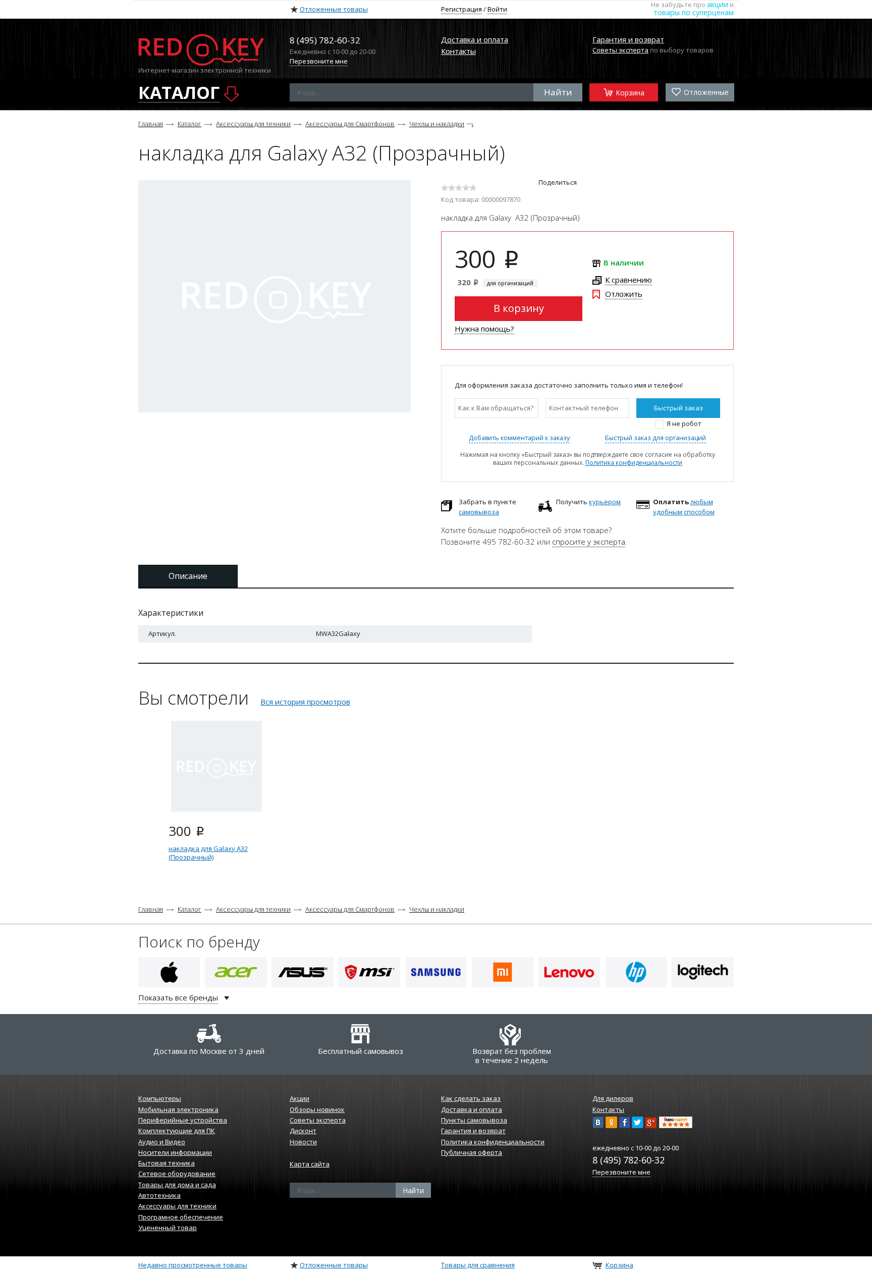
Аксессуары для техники (253, 123)
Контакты (458, 51)
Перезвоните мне (319, 61)
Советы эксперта (620, 50)
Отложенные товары (334, 9)
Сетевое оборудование (176, 1173)
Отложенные (705, 92)
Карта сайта (310, 1164)
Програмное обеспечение (180, 1217)
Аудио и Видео (161, 1141)
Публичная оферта (471, 1152)
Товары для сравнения (478, 1264)
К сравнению (628, 280)
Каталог (189, 123)
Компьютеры (159, 1098)
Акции (299, 1098)
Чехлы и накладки (436, 123)
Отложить (623, 294)
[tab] (188, 576)
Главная (150, 123)
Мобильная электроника (178, 1109)
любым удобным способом (684, 506)
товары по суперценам (693, 12)
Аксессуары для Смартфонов (350, 123)
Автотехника (159, 1195)
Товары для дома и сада (177, 1184)
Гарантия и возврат (628, 39)
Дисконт (303, 1130)
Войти (497, 9)
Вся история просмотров (305, 702)
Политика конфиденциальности (633, 462)
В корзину (519, 308)
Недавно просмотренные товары (192, 1264)
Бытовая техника (166, 1162)
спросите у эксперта (588, 542)
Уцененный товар (167, 1227)
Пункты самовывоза (474, 1120)
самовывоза (479, 511)
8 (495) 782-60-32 (628, 1160)
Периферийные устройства (182, 1120)
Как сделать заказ (471, 1098)
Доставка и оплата (474, 39)
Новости (303, 1141)
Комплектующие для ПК (176, 1130)
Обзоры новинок (317, 1109)
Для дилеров (612, 1098)
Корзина (629, 92)
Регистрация (461, 9)
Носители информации (175, 1152)
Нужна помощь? (484, 329)
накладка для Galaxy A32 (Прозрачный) (208, 853)
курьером (605, 501)
